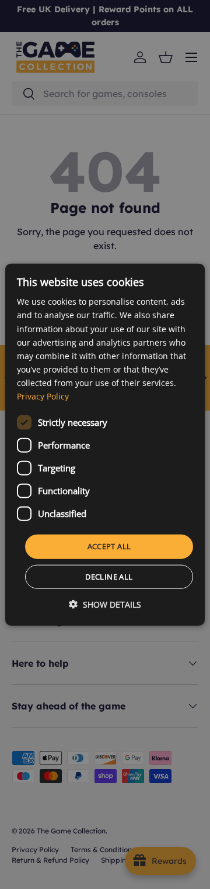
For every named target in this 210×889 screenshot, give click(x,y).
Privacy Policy (43, 396)
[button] (105, 604)
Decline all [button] (108, 576)
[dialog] (105, 445)
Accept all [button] (109, 546)
